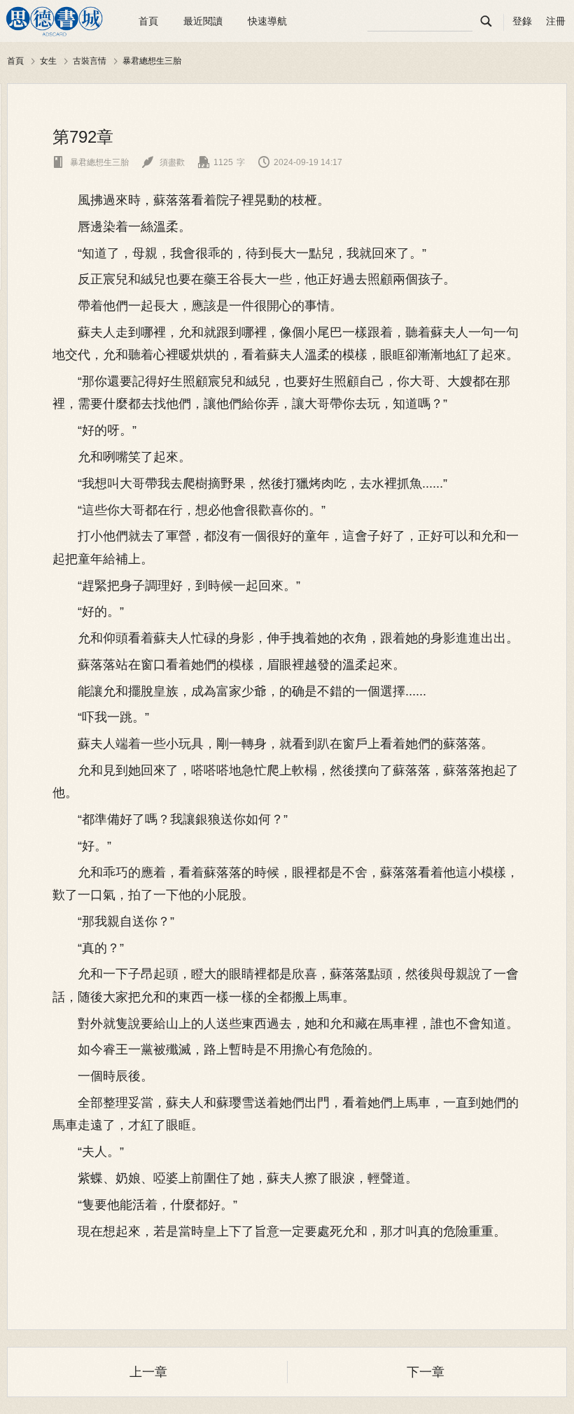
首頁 (148, 21)
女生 (48, 60)
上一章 (148, 1372)
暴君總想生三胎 (151, 60)
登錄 (522, 21)
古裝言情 (89, 60)
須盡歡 (163, 162)
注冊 (556, 21)
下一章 (425, 1372)
